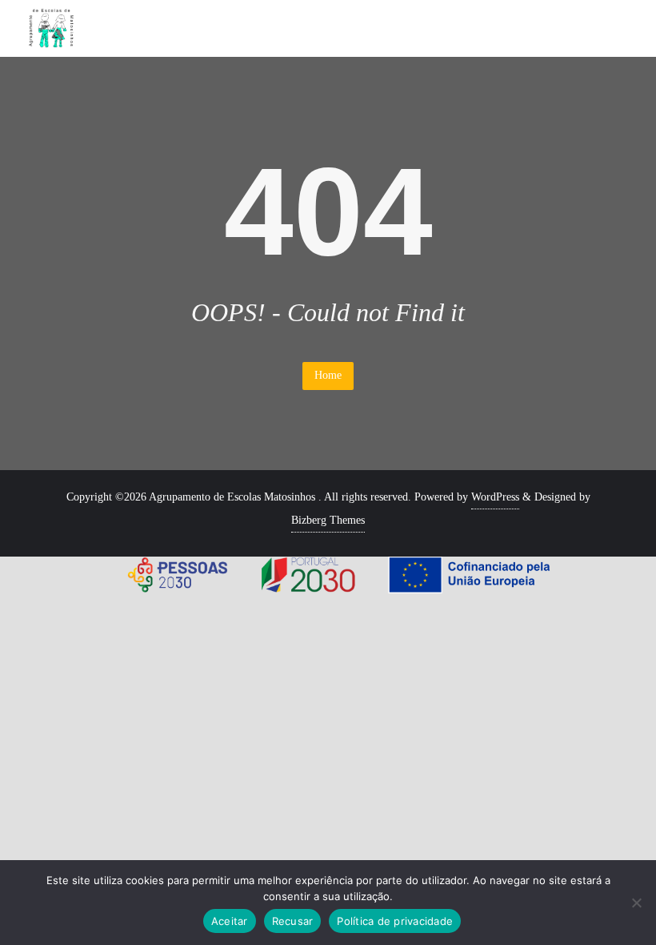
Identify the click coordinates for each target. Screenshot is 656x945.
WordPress (495, 497)
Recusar (293, 921)
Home (328, 375)
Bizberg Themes (328, 520)
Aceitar (229, 921)
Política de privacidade (395, 921)
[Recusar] (636, 903)
